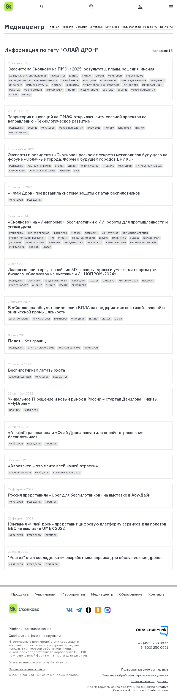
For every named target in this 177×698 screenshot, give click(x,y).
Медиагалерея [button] (131, 26)
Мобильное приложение (30, 628)
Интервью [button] (96, 26)
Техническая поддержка (149, 681)
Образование (130, 594)
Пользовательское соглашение (144, 669)
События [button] (81, 26)
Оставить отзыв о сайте (27, 669)
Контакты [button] (166, 26)
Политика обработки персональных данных (135, 675)
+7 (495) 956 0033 (153, 643)
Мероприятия (73, 594)
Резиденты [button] (150, 26)
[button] (91, 6)
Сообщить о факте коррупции (35, 635)
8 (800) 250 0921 (154, 647)
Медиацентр (24, 27)
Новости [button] (67, 26)
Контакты (156, 594)
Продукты (20, 594)
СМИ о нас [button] (112, 26)
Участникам (45, 594)
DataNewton (59, 662)
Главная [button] (54, 26)
